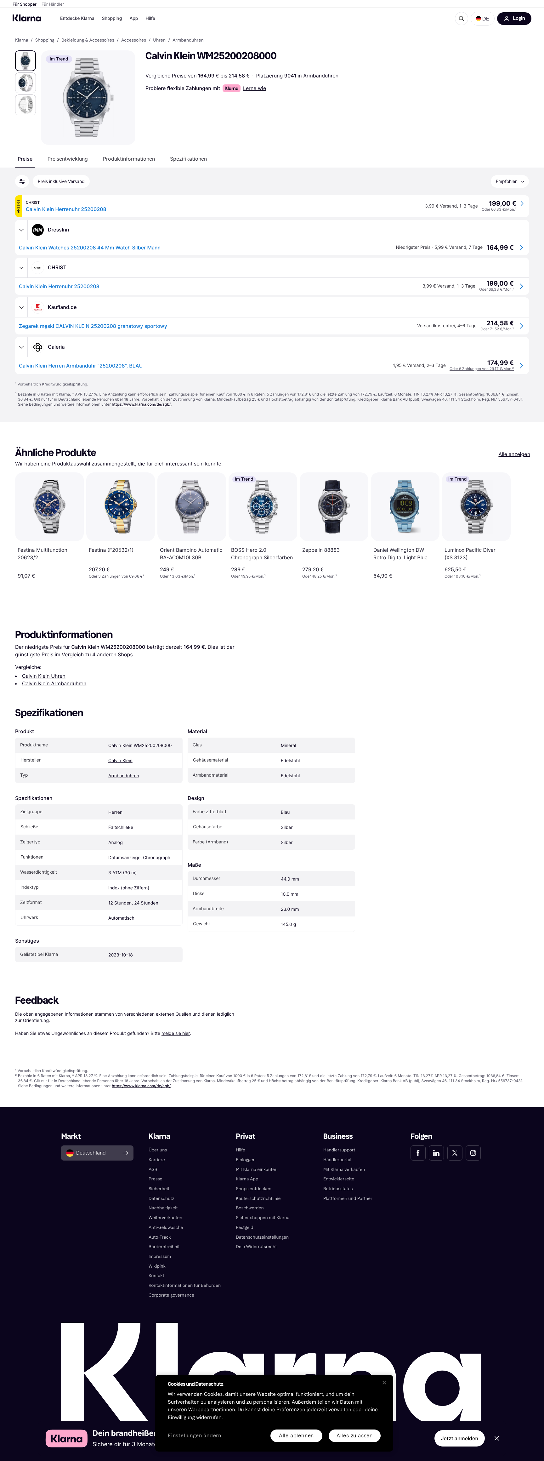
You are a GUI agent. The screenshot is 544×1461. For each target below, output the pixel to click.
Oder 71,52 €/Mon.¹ (497, 329)
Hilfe (150, 18)
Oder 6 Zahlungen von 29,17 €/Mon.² (482, 368)
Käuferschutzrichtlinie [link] (258, 1198)
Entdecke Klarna (77, 18)
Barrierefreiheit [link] (164, 1246)
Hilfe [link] (240, 1150)
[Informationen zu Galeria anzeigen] (21, 347)
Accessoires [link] (133, 40)
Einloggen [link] (245, 1159)
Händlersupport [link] (339, 1150)
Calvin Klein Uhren (43, 676)
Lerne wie (254, 88)
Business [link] (338, 1136)
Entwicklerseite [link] (338, 1179)
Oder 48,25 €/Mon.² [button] (319, 576)
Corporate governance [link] (171, 1295)
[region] (274, 1413)
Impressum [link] (160, 1256)
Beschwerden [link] (250, 1208)
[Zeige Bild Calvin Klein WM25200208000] (25, 60)
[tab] (25, 159)
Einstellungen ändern (194, 1436)
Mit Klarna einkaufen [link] (256, 1169)
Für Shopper (25, 4)
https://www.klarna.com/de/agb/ (141, 404)
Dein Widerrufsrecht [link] (256, 1246)
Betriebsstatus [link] (338, 1188)
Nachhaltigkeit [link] (163, 1208)
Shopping (112, 18)
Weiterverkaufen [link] (165, 1217)
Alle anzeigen (514, 454)
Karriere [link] (157, 1159)
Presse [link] (155, 1179)
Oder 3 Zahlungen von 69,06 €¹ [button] (116, 576)
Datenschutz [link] (161, 1198)
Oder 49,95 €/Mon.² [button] (248, 576)
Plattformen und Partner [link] (347, 1198)
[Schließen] (384, 1383)
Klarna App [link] (247, 1179)
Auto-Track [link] (160, 1237)
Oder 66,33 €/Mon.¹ (499, 209)
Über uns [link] (158, 1150)
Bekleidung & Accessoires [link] (87, 40)
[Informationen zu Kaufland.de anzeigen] (21, 307)
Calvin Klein (120, 760)
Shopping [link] (44, 40)
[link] (418, 1153)
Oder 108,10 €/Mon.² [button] (463, 576)
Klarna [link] (21, 40)
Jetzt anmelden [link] (459, 1438)
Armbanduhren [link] (188, 40)
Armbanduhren (320, 75)
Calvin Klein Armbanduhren (54, 683)
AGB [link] (153, 1169)
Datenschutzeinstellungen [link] (262, 1237)
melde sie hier (176, 1033)
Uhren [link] (159, 40)
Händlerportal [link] (337, 1159)
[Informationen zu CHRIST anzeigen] (21, 267)
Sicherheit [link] (159, 1188)
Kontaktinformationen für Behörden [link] (185, 1285)
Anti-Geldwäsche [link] (166, 1227)
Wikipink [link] (157, 1266)
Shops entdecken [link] (253, 1188)
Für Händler (53, 4)
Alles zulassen (355, 1436)
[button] (483, 19)
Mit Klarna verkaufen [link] (344, 1169)
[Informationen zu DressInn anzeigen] (21, 230)
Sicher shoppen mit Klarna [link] (262, 1217)
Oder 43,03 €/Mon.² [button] (178, 576)
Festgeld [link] (244, 1227)
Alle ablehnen (296, 1436)
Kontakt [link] (156, 1275)
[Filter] (22, 181)
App (133, 18)
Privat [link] (245, 1136)
